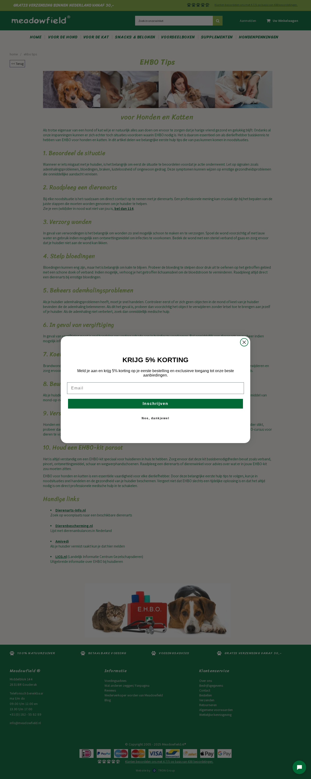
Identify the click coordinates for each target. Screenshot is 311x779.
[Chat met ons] (299, 767)
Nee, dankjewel (155, 418)
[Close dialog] (244, 342)
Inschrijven (155, 404)
